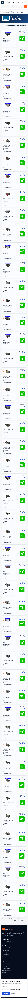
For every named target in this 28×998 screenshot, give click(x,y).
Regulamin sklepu (6, 968)
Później (13, 993)
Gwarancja (4, 966)
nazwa (16, 29)
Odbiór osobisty (6, 957)
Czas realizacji (5, 954)
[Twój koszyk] (22, 2)
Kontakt (4, 972)
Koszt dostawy (5, 950)
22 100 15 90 (5, 940)
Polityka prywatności (7, 970)
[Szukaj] (25, 6)
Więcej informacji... (8, 45)
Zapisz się (6, 993)
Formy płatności (6, 952)
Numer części (10, 29)
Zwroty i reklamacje (6, 963)
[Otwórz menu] (25, 2)
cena (20, 29)
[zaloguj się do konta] (18, 2)
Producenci (13, 16)
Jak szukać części (6, 948)
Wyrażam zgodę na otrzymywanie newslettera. (12, 990)
